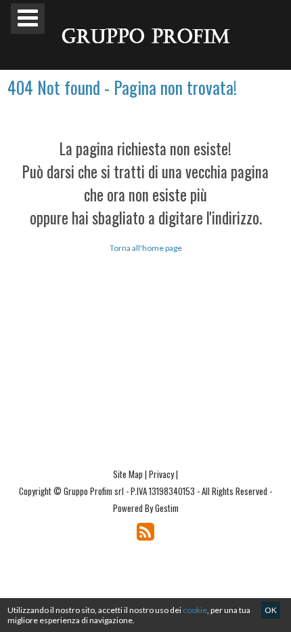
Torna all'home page (146, 248)
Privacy (161, 474)
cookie (195, 610)
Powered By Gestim (146, 508)
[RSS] (145, 531)
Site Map (128, 474)
